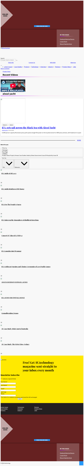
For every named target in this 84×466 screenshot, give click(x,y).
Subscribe (11, 62)
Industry (50, 67)
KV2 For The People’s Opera (11, 205)
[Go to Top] (81, 463)
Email (3, 388)
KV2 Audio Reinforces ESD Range (12, 189)
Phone (2, 394)
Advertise (73, 62)
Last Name (4, 385)
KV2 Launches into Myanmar (11, 251)
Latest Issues (8, 67)
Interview (43, 67)
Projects (26, 67)
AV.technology (5, 130)
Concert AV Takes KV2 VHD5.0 (11, 236)
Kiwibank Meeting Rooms (67, 39)
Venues (11, 125)
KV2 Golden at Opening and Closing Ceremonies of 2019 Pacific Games (25, 267)
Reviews (57, 67)
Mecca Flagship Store (66, 44)
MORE (79, 140)
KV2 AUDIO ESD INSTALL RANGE (13, 298)
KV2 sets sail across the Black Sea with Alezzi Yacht (29, 127)
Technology (34, 67)
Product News (66, 67)
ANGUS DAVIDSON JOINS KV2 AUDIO (14, 282)
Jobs (74, 67)
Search (2, 58)
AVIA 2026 (52, 62)
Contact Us (32, 62)
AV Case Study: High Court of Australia (14, 329)
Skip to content (5, 68)
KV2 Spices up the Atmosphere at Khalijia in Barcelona (20, 220)
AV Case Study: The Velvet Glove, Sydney (15, 344)
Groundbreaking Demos (9, 313)
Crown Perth (63, 41)
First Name (4, 382)
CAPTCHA (3, 392)
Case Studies (18, 67)
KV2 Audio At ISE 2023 (8, 173)
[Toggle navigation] (1, 65)
